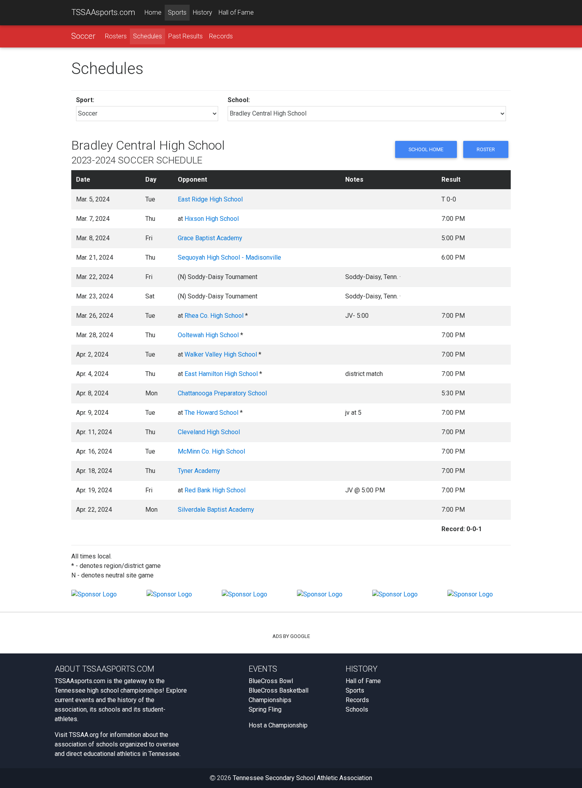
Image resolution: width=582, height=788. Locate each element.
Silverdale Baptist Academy (216, 509)
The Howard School (211, 412)
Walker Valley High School (220, 354)
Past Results (185, 36)
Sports (177, 12)
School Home (426, 149)
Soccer (83, 36)
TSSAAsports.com (103, 12)
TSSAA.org (84, 735)
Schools (357, 709)
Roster (486, 149)
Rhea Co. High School (213, 315)
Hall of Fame (236, 12)
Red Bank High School (214, 490)
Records (221, 36)
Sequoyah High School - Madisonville (229, 257)
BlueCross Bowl (271, 681)
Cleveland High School (209, 432)
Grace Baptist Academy (210, 238)
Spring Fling (265, 709)
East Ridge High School (210, 199)
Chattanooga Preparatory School (222, 393)
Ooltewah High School (208, 335)
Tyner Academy (199, 471)
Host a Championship (278, 725)
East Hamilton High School (221, 374)
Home (153, 12)
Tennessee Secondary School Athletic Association (302, 778)
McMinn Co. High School (211, 451)
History (202, 12)
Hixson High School (211, 218)
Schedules (147, 36)
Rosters (116, 36)
